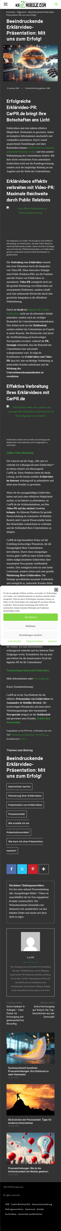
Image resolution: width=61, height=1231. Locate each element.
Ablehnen (30, 626)
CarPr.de (23, 739)
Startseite (10, 12)
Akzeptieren (30, 617)
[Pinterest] (33, 869)
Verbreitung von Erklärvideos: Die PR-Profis (29, 735)
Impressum (52, 641)
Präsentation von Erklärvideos (25, 804)
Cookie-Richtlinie (14, 641)
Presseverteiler (16, 814)
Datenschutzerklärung (34, 641)
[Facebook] (11, 869)
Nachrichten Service (19, 786)
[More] (44, 869)
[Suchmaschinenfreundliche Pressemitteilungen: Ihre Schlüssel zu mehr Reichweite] (30, 1048)
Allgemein (21, 12)
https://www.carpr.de (30, 962)
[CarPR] (30, 941)
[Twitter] (22, 869)
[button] (56, 589)
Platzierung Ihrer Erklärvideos (24, 795)
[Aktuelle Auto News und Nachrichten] (30, 4)
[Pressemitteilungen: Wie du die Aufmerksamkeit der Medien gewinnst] (30, 1148)
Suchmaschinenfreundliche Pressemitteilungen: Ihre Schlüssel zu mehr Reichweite (28, 1071)
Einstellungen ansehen (30, 635)
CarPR (30, 957)
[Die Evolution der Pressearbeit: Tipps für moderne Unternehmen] (30, 1099)
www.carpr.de (41, 678)
